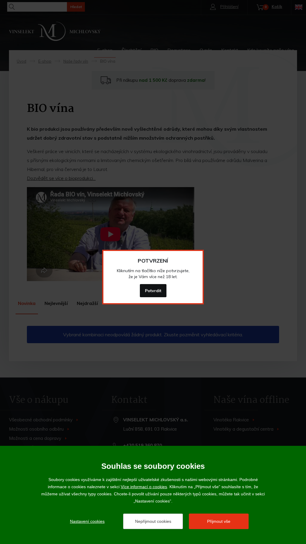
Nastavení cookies (87, 521)
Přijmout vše (218, 521)
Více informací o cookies (144, 486)
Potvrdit (153, 290)
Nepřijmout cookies (153, 521)
